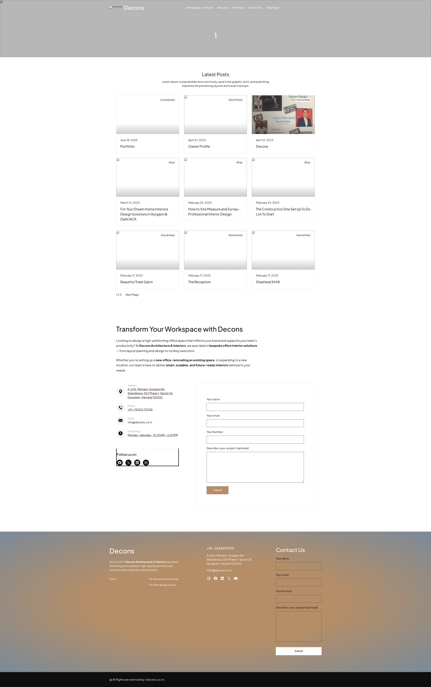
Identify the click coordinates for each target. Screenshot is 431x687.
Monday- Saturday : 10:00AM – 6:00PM (153, 435)
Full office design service (162, 584)
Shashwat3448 (268, 282)
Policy (112, 578)
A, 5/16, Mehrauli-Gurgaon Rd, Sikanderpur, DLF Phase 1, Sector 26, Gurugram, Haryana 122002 (150, 393)
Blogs (172, 162)
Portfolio (127, 146)
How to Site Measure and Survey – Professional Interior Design (214, 211)
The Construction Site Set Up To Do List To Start (283, 211)
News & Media (235, 100)
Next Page (132, 294)
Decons (134, 7)
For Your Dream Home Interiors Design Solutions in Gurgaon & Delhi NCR (144, 214)
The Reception (199, 282)
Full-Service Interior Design (163, 578)
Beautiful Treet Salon (136, 282)
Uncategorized (167, 100)
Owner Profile (199, 146)
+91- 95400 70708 (140, 409)
